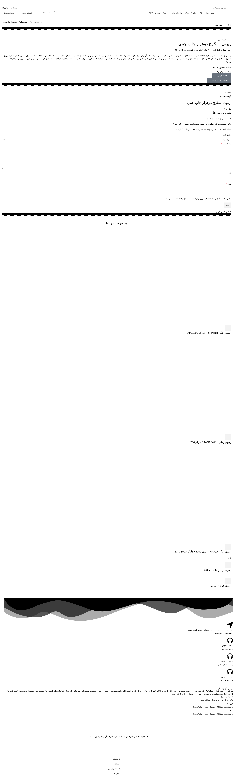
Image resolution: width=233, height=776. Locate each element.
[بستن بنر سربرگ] (230, 744)
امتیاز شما (226, 135)
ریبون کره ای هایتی (220, 585)
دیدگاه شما (226, 144)
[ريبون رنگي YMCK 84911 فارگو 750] (182, 386)
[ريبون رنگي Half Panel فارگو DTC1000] (182, 276)
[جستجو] (33, 8)
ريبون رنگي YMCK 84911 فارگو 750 (210, 442)
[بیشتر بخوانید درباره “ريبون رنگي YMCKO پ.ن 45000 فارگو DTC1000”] (228, 547)
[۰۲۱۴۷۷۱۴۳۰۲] (230, 672)
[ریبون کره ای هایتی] (225, 576)
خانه (44, 22)
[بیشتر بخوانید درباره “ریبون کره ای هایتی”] (228, 581)
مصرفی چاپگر (35, 22)
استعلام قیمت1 (27, 13)
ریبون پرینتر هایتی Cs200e (216, 570)
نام (229, 173)
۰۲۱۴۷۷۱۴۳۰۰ (227, 662)
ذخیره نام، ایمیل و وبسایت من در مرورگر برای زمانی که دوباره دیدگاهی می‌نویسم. (198, 198)
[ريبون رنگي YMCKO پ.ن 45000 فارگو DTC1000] (182, 495)
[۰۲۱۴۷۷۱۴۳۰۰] (230, 656)
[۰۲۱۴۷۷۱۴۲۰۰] (230, 640)
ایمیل (228, 184)
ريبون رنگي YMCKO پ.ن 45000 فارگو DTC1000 (203, 551)
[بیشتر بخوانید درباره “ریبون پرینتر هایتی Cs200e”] (228, 565)
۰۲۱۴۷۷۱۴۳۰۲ (227, 677)
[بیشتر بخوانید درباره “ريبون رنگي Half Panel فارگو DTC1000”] (228, 328)
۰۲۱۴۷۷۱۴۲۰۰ (227, 646)
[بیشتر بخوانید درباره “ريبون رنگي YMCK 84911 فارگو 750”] (228, 437)
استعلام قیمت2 (9, 13)
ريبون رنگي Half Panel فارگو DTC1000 (209, 332)
